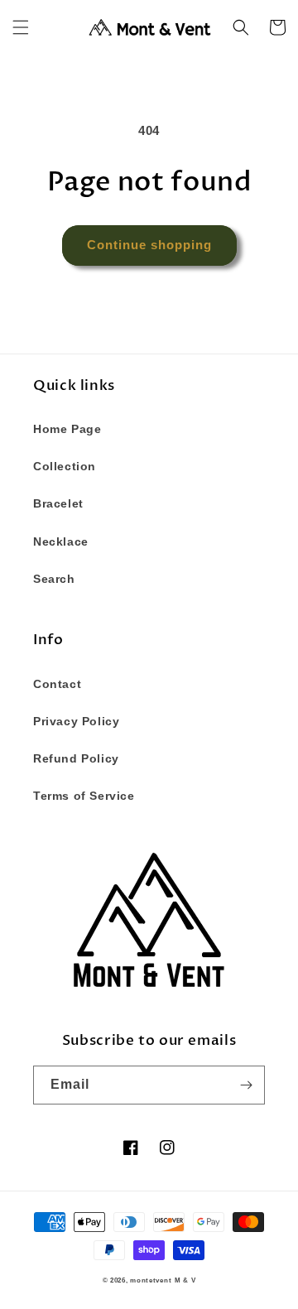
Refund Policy (76, 758)
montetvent (150, 1280)
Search (54, 578)
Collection (64, 466)
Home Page (67, 429)
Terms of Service (84, 795)
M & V (185, 1280)
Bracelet (58, 503)
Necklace (61, 541)
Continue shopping (149, 245)
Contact (57, 684)
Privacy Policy (76, 721)
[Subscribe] (246, 1085)
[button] (20, 27)
